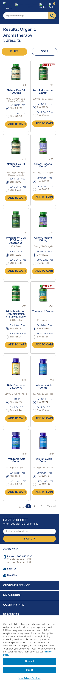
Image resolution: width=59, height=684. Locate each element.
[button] (43, 6)
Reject (29, 670)
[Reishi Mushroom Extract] (43, 72)
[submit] (52, 15)
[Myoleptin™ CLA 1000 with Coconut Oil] (16, 219)
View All (51, 506)
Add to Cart (17, 124)
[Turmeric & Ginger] (43, 293)
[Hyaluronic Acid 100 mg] (43, 366)
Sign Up (29, 538)
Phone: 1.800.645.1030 (19, 557)
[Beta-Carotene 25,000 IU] (16, 366)
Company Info (13, 605)
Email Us (11, 569)
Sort (44, 51)
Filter (14, 51)
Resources (11, 615)
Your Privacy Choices (30, 679)
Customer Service (16, 585)
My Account (12, 595)
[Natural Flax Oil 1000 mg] (16, 72)
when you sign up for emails (20, 522)
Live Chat (12, 575)
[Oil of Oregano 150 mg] (43, 145)
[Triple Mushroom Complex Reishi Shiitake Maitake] (16, 293)
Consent (29, 661)
